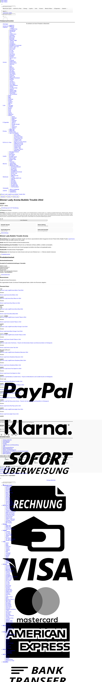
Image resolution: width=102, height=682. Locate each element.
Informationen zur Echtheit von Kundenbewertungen (15, 451)
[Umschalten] (0, 208)
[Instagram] (5, 434)
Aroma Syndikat (9, 566)
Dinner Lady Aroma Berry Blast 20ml (9, 313)
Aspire (9, 95)
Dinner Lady (12, 47)
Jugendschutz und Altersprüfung (11, 445)
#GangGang (12, 30)
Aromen (41, 8)
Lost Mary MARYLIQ (16, 178)
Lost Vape (10, 105)
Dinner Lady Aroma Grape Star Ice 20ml (10, 397)
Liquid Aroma (71, 238)
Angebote (5, 27)
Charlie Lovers (17, 140)
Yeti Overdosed (13, 94)
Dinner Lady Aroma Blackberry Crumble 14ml (11, 381)
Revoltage (12, 71)
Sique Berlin (12, 74)
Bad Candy (12, 36)
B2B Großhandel (7, 453)
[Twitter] (8, 434)
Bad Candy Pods (18, 138)
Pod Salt (13, 180)
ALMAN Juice (12, 34)
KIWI (9, 104)
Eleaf (9, 96)
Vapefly (10, 113)
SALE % (4, 11)
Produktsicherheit (5, 254)
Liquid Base (13, 163)
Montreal (11, 67)
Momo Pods (8, 521)
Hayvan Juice (12, 57)
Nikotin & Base (48, 8)
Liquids (31, 8)
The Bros (8, 613)
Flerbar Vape (12, 131)
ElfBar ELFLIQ (14, 175)
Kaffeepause (12, 61)
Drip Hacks (12, 54)
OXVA (9, 109)
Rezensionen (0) (5, 274)
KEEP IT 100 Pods (10, 519)
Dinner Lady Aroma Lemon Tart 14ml (9, 347)
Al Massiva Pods (18, 136)
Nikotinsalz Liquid (7, 8)
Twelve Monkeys (13, 85)
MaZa (10, 66)
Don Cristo (12, 49)
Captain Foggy (13, 40)
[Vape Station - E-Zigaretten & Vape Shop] (3, 1)
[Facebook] (1, 434)
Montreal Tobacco (10, 599)
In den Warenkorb (23, 220)
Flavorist (11, 56)
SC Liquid (11, 155)
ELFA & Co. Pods (17, 8)
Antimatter (11, 35)
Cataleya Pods (17, 139)
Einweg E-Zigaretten (11, 634)
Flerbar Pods (17, 146)
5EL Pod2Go (17, 135)
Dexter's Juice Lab (14, 46)
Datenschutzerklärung (8, 447)
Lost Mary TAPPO (18, 149)
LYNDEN (10, 106)
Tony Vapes (12, 84)
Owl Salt (11, 70)
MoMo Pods (17, 150)
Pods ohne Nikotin (10, 514)
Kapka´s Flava (13, 62)
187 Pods (16, 134)
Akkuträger (5, 24)
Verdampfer (5, 188)
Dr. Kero (11, 52)
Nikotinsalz (5, 176)
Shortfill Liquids (13, 156)
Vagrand (11, 89)
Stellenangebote (7, 452)
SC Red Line (14, 184)
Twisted (11, 86)
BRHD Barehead (10, 570)
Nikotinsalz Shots (14, 165)
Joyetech (10, 101)
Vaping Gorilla (12, 91)
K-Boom (8, 593)
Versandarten (6, 442)
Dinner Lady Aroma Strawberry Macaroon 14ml (11, 357)
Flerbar (13, 176)
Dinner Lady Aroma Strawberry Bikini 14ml (10, 365)
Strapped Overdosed (14, 78)
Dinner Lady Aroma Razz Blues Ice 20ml (10, 303)
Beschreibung (4, 233)
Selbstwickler (13, 192)
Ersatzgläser (13, 190)
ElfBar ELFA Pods (18, 143)
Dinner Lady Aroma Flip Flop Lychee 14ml (10, 405)
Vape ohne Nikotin (13, 133)
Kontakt (5, 443)
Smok (9, 110)
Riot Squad (12, 72)
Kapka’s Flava (9, 596)
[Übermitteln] (3, 484)
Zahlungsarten (6, 441)
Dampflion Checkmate (16, 171)
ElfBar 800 (12, 130)
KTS (10, 65)
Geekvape (10, 99)
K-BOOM (11, 60)
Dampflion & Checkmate (15, 45)
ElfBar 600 (12, 129)
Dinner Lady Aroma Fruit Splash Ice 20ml (10, 373)
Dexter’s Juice (9, 578)
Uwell (9, 111)
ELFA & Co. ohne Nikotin (20, 141)
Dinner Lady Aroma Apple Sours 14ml (9, 414)
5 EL (10, 32)
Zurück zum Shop (7, 26)
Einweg (25, 8)
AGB (4, 446)
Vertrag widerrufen (7, 439)
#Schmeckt (12, 31)
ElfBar (9, 98)
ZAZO (10, 160)
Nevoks (10, 108)
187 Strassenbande (14, 151)
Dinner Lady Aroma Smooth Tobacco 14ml (10, 339)
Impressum (25, 473)
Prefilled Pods (13, 29)
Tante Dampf (12, 158)
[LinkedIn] (15, 434)
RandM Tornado (16, 124)
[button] (7, 13)
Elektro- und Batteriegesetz (9, 450)
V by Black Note (13, 88)
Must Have (12, 69)
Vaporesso (10, 114)
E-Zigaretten (57, 8)
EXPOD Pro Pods (18, 144)
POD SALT (8, 495)
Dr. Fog (11, 50)
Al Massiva (13, 168)
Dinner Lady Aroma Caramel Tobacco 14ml (10, 321)
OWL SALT (8, 601)
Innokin (10, 100)
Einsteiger (14, 118)
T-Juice (11, 80)
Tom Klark (8, 614)
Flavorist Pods (17, 145)
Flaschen (12, 161)
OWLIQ (13, 179)
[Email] (12, 434)
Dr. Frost (11, 51)
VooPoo (10, 115)
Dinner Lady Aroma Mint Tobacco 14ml (9, 389)
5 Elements (8, 624)
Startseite (3, 196)
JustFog (10, 103)
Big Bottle (11, 39)
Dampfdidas (12, 44)
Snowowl (11, 75)
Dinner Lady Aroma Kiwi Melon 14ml (9, 295)
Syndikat (11, 79)
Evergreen (12, 55)
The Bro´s (11, 81)
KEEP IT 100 (17, 148)
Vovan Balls (12, 93)
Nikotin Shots (13, 164)
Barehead (11, 37)
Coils (36, 8)
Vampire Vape (12, 90)
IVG (10, 59)
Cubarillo (11, 42)
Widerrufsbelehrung (7, 448)
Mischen (5, 163)
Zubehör (64, 8)
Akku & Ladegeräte (14, 189)
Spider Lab (12, 76)
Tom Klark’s (12, 83)
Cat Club (11, 41)
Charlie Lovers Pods (11, 511)
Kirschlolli (11, 64)
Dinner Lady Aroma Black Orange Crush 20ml (11, 331)
